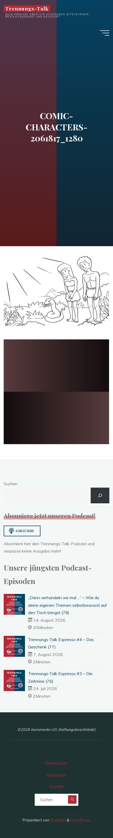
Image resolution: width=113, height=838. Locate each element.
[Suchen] (100, 496)
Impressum (56, 775)
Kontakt (56, 786)
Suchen (11, 483)
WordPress (80, 820)
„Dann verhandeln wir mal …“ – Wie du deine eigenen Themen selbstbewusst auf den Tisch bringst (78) (67, 605)
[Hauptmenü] (104, 33)
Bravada (57, 820)
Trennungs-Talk (26, 8)
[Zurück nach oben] (92, 817)
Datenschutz (56, 763)
